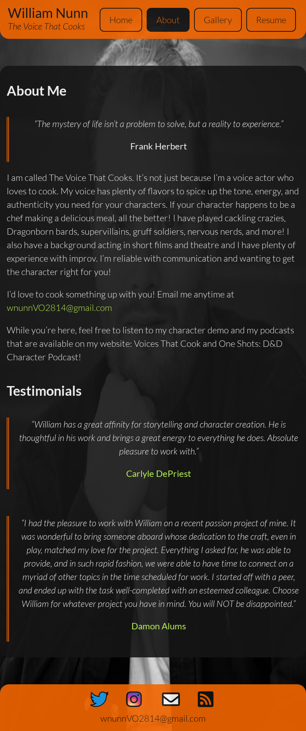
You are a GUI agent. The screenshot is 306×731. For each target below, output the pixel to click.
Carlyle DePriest (158, 473)
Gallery (218, 19)
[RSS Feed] (207, 701)
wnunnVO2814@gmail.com (59, 307)
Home (120, 19)
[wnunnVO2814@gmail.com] (171, 701)
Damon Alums (158, 625)
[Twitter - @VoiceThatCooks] (99, 701)
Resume (271, 19)
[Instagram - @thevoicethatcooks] (135, 701)
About (168, 19)
